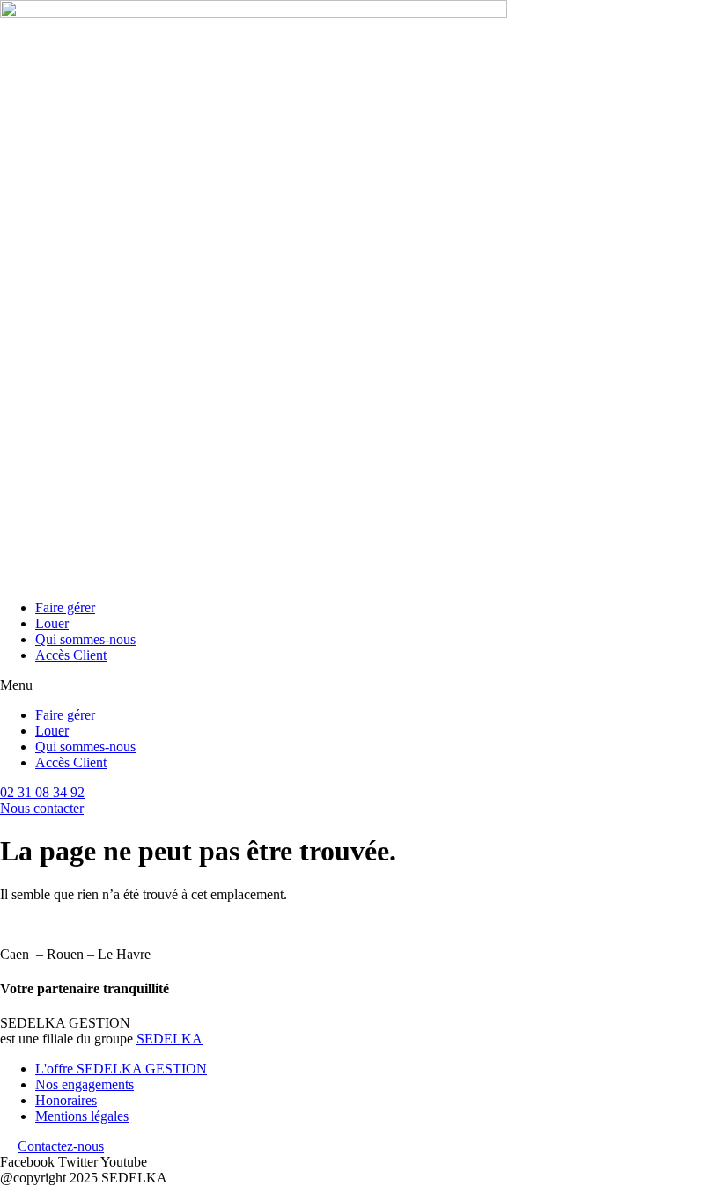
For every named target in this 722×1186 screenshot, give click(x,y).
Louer (52, 623)
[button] (361, 685)
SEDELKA (169, 1038)
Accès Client (71, 655)
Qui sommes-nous (85, 639)
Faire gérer (65, 607)
